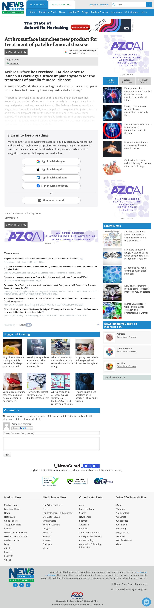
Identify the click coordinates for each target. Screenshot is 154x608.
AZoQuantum (122, 532)
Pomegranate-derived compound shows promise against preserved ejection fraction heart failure (137, 94)
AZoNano (120, 509)
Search (82, 512)
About (82, 505)
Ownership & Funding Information (90, 546)
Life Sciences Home (62, 4)
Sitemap (83, 520)
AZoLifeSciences (124, 540)
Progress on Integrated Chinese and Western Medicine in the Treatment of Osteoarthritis (42, 259)
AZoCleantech (122, 512)
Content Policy (86, 540)
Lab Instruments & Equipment (58, 512)
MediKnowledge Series (15, 532)
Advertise (84, 524)
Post (7, 454)
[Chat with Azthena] (146, 601)
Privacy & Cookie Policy (90, 536)
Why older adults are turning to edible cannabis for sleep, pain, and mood (13, 362)
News (7, 512)
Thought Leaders (12, 524)
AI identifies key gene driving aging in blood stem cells (135, 270)
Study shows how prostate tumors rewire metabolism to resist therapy (137, 129)
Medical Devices (12, 540)
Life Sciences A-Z (51, 516)
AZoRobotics (122, 520)
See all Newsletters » (114, 377)
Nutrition (121, 363)
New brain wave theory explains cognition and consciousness (136, 145)
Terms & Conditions (89, 532)
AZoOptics (121, 516)
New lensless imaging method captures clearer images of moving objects (137, 288)
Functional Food (12, 509)
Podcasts (8, 555)
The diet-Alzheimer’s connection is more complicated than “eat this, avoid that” (135, 236)
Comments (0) (11, 217)
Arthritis (121, 333)
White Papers (11, 520)
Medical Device (124, 348)
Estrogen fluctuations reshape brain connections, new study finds (136, 111)
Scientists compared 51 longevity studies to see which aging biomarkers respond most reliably (136, 254)
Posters (8, 552)
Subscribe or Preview (126, 337)
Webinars (47, 532)
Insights (8, 528)
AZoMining (121, 528)
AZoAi (118, 544)
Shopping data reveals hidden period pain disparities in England (86, 360)
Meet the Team (86, 509)
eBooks (7, 548)
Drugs (7, 544)
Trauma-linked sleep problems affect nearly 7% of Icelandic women (86, 396)
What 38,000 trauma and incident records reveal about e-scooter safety (62, 362)
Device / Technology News (28, 213)
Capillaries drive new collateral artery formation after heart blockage (137, 163)
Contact (83, 528)
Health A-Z (9, 516)
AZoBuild (120, 536)
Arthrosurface (17, 71)
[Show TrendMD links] (98, 324)
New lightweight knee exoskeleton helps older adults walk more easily (38, 362)
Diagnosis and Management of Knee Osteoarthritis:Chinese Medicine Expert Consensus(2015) (45, 277)
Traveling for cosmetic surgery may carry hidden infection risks (38, 394)
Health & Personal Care (16, 536)
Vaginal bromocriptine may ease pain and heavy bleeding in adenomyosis (14, 396)
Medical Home (37, 4)
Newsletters (85, 516)
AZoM (118, 505)
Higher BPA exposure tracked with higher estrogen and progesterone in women (136, 308)
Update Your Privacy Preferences (130, 584)
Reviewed (14, 63)
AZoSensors (121, 524)
